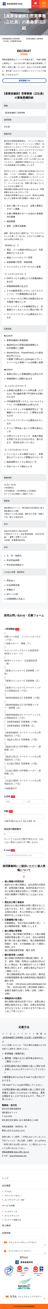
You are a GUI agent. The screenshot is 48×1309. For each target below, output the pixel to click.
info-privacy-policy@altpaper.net (31, 984)
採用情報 (6, 1233)
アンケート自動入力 (12, 1220)
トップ (5, 1178)
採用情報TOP (24, 80)
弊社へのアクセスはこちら (13, 1130)
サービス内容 (8, 1205)
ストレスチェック (11, 1216)
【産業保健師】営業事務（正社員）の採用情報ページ (24, 1039)
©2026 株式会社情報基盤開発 (24, 1306)
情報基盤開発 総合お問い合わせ (15, 1152)
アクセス (8, 1191)
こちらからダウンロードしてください (28, 1069)
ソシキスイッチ (10, 1211)
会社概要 (6, 1185)
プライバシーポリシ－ (13, 1196)
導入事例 (6, 1225)
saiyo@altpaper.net (17, 1156)
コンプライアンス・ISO (14, 1200)
